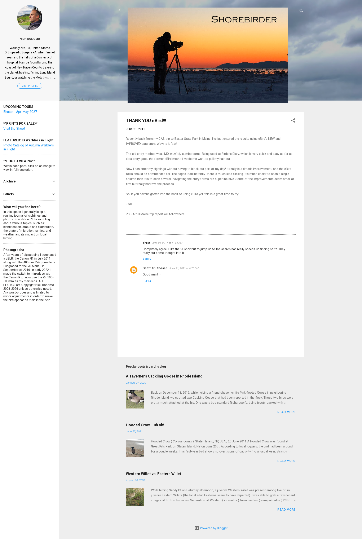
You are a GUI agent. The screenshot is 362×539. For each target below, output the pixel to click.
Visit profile (30, 85)
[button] (293, 121)
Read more (286, 412)
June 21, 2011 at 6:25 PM (184, 268)
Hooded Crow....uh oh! (145, 425)
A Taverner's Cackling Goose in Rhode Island (164, 376)
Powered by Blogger (213, 528)
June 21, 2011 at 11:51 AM (167, 242)
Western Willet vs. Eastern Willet (153, 474)
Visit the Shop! (14, 129)
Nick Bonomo (30, 38)
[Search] (301, 11)
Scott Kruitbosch (155, 268)
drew (146, 243)
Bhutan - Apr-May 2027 (20, 112)
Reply (147, 259)
